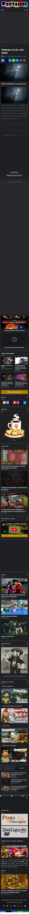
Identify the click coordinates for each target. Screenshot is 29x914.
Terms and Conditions (11, 913)
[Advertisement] (14, 27)
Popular (22, 768)
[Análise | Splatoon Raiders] (14, 607)
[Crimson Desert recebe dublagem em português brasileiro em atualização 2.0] (14, 500)
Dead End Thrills (21, 135)
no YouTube (9, 859)
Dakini (4, 56)
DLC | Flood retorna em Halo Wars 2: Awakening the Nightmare (7, 384)
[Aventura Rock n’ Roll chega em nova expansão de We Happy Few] (21, 377)
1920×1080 (24, 130)
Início (3, 46)
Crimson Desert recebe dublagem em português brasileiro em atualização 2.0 (19, 788)
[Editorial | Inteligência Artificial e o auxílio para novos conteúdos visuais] (14, 881)
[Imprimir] (24, 60)
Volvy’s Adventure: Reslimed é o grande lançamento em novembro (18, 774)
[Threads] (21, 402)
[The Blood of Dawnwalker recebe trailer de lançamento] (14, 478)
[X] (6, 60)
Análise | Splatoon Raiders (9, 616)
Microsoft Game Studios (15, 175)
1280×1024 (23, 123)
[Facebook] (2, 60)
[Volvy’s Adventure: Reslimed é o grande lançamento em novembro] (14, 457)
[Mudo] (23, 535)
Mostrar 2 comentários (14, 392)
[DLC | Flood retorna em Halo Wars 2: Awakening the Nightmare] (7, 377)
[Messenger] (9, 60)
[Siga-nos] (27, 797)
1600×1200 (5, 130)
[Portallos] (14, 4)
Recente (7, 768)
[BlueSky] (24, 402)
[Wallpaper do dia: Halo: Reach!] (7, 360)
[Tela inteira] (26, 535)
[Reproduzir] (3, 535)
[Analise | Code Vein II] (14, 627)
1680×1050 (14, 130)
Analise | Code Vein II (7, 636)
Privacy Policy (20, 913)
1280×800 (13, 123)
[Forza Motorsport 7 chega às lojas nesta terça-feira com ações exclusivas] (21, 360)
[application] (14, 529)
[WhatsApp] (13, 60)
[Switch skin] (24, 10)
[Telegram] (17, 60)
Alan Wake (15, 172)
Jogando (8, 46)
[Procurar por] (27, 10)
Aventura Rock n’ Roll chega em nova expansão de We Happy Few (21, 384)
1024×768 (5, 123)
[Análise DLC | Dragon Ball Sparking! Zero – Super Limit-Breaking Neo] (14, 585)
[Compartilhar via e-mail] (20, 60)
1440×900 (14, 126)
